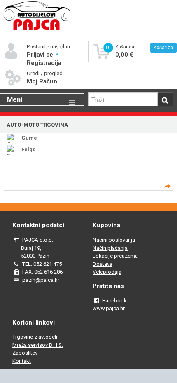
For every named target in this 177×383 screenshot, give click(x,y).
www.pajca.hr (109, 308)
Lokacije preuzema (115, 256)
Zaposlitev (24, 353)
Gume (29, 138)
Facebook (114, 301)
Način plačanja (110, 248)
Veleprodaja (107, 272)
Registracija (44, 63)
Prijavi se (41, 54)
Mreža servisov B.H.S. (37, 345)
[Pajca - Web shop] (37, 29)
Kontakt (21, 361)
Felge (28, 149)
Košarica (163, 48)
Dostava (102, 264)
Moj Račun (42, 81)
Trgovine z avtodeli (34, 337)
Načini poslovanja (114, 240)
